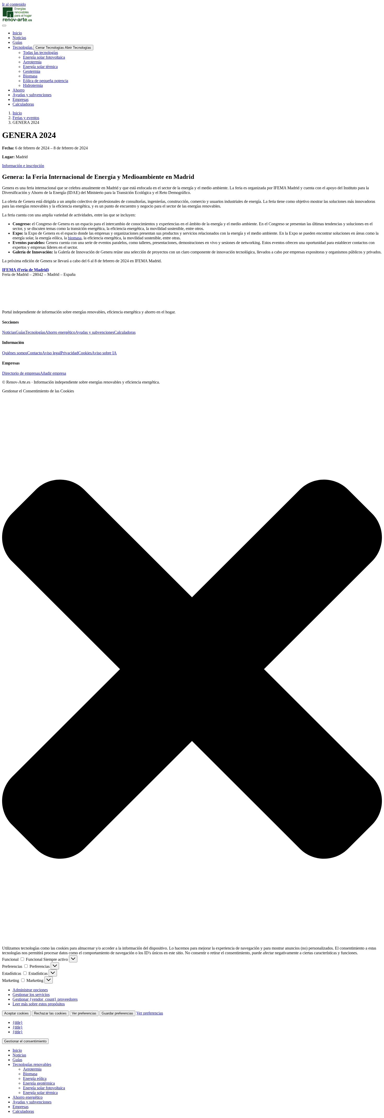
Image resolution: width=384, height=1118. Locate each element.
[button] (192, 669)
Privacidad (69, 353)
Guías (20, 332)
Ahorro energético (60, 332)
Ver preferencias (84, 1013)
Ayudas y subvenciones (94, 332)
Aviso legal (51, 353)
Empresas (20, 1106)
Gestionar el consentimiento (25, 1041)
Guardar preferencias (117, 1013)
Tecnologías (35, 332)
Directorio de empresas (21, 373)
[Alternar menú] (4, 25)
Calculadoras (125, 332)
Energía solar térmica (40, 1092)
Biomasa (30, 1074)
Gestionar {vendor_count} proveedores (45, 999)
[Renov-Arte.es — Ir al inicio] (192, 14)
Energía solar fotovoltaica (44, 1088)
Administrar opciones (30, 990)
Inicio (17, 113)
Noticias (9, 332)
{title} (18, 1022)
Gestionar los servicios (31, 994)
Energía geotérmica (39, 1083)
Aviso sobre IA (104, 353)
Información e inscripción (23, 165)
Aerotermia (32, 1069)
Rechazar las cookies (50, 1013)
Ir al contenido (14, 4)
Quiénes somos (14, 353)
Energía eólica (34, 1078)
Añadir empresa (53, 373)
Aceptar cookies (16, 1013)
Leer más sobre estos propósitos (39, 1004)
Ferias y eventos (26, 118)
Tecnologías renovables (32, 1064)
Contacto (34, 353)
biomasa (75, 238)
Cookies (85, 353)
